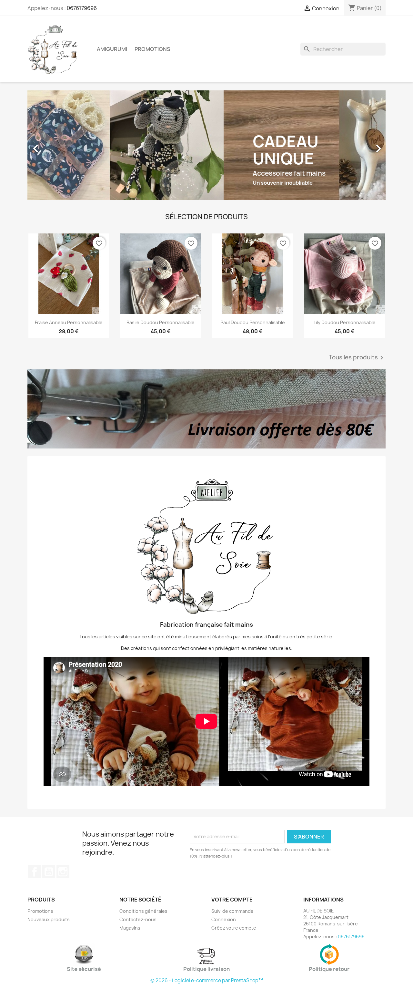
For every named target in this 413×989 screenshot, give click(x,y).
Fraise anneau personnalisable (69, 322)
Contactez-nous (137, 919)
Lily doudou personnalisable (345, 322)
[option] (206, 145)
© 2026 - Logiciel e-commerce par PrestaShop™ (206, 980)
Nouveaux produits (48, 919)
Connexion (223, 919)
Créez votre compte (233, 928)
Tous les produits (357, 358)
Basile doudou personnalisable (160, 322)
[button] (54, 145)
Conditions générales (143, 911)
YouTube (48, 871)
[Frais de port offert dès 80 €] (206, 408)
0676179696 (82, 8)
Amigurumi (112, 49)
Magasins (129, 928)
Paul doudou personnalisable (252, 322)
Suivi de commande (232, 911)
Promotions (152, 49)
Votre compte (232, 899)
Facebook (34, 871)
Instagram (62, 871)
